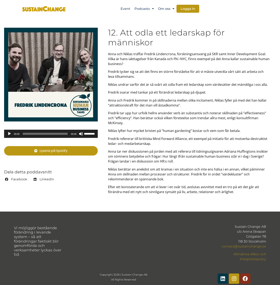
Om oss (164, 9)
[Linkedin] (223, 279)
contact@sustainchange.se (244, 246)
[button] (16, 179)
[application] (51, 134)
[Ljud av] (81, 134)
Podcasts (142, 9)
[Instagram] (234, 279)
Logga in (188, 9)
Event (125, 9)
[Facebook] (245, 279)
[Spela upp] (9, 134)
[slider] (90, 133)
